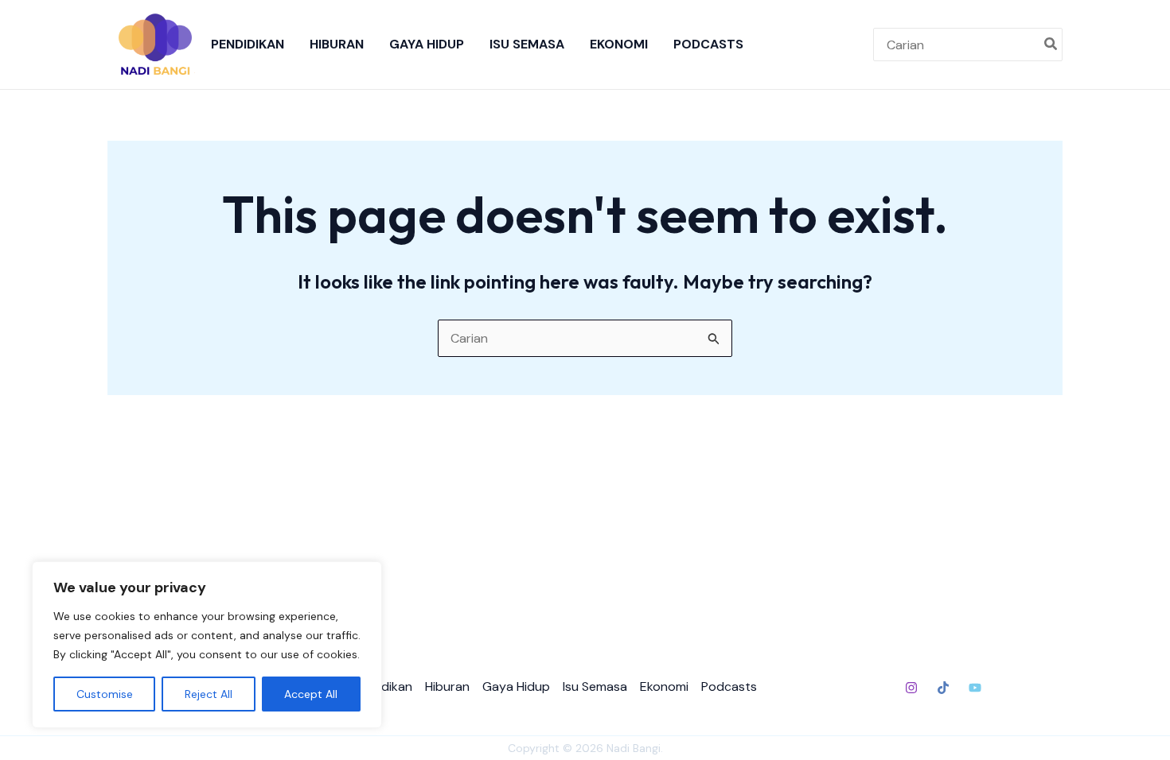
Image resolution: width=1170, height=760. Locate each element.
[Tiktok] (943, 687)
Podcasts (708, 44)
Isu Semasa (526, 44)
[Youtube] (975, 687)
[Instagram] (911, 687)
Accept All (310, 694)
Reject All (208, 694)
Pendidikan (247, 44)
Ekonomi (619, 44)
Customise (104, 694)
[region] (207, 644)
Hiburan (337, 44)
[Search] (1051, 44)
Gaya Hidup (426, 44)
